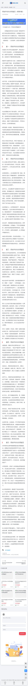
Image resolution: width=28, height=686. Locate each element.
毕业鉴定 (10, 7)
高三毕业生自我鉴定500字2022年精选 (20, 600)
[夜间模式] (25, 677)
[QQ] (25, 667)
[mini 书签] (25, 674)
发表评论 (22, 633)
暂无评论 (4, 609)
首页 (2, 7)
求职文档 (6, 7)
